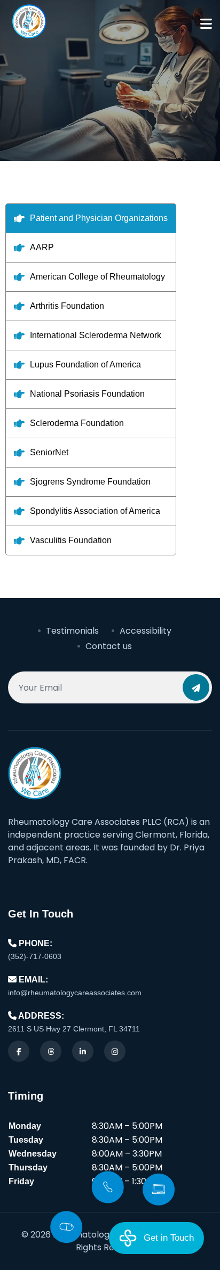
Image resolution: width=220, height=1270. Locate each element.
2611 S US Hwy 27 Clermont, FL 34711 (74, 1029)
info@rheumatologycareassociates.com (75, 992)
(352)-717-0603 (34, 956)
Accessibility (145, 631)
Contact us (108, 646)
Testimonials (72, 631)
